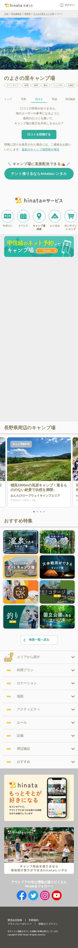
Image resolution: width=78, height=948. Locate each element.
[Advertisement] (39, 300)
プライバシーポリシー (19, 924)
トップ (8, 99)
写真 (23, 99)
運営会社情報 (14, 920)
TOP (6, 14)
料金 (54, 99)
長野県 (27, 14)
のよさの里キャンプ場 (43, 14)
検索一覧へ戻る (39, 639)
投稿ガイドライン (48, 924)
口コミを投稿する (39, 134)
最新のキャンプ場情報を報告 (40, 149)
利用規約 (33, 920)
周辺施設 (70, 99)
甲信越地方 (16, 14)
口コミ (39, 99)
